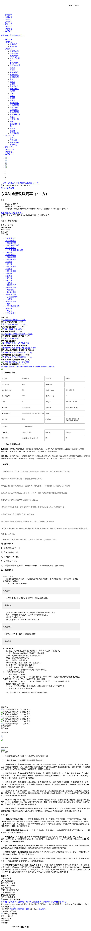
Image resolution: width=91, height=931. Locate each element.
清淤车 (12, 82)
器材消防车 (14, 63)
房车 (11, 121)
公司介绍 (8, 17)
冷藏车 (12, 117)
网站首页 (8, 15)
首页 (4, 183)
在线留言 (5, 927)
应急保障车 (14, 72)
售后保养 (36, 367)
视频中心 (8, 27)
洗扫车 (12, 91)
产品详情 (4, 367)
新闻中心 (8, 22)
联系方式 (8, 31)
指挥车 (12, 70)
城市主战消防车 (13, 245)
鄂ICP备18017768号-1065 (20, 909)
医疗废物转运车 (13, 306)
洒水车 (12, 100)
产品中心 (8, 20)
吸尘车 (12, 96)
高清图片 (12, 367)
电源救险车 (14, 75)
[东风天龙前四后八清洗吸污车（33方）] (17, 357)
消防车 (12, 138)
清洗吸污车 (14, 77)
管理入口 (62, 902)
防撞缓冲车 (14, 119)
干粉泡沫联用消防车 (15, 250)
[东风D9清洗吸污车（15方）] (12, 329)
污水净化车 (14, 89)
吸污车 (12, 79)
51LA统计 (43, 909)
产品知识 (13, 140)
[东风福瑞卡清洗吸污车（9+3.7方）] (15, 362)
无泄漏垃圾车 (15, 114)
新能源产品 (14, 103)
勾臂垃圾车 (14, 107)
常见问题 (43, 367)
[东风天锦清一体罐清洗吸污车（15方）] (17, 334)
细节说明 (51, 367)
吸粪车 (12, 84)
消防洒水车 (14, 51)
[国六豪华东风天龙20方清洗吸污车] (15, 343)
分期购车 (19, 213)
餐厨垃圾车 (14, 112)
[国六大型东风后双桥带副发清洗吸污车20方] (18, 348)
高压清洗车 (14, 86)
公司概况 (13, 44)
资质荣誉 (13, 47)
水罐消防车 (14, 54)
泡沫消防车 (14, 56)
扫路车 (12, 93)
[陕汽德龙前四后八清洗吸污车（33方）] (17, 352)
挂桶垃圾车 (14, 110)
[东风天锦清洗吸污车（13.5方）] (14, 324)
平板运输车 (14, 133)
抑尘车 (12, 98)
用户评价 (12, 213)
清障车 (12, 128)
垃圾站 (12, 131)
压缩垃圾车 (14, 105)
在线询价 (4, 213)
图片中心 (8, 24)
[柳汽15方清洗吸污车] (10, 338)
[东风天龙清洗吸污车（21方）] (13, 320)
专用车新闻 (14, 143)
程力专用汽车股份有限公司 (11, 35)
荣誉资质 (8, 29)
